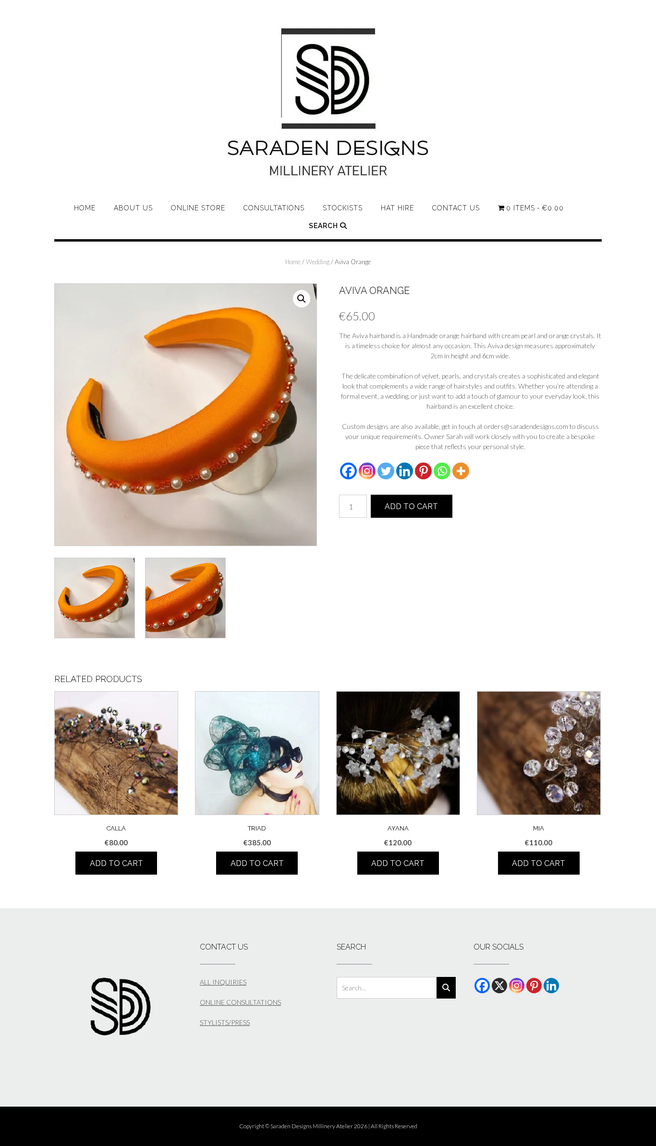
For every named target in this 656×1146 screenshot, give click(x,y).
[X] (499, 985)
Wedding (317, 262)
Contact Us (456, 208)
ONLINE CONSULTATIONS (240, 1002)
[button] (301, 298)
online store (198, 208)
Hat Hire (397, 208)
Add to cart (411, 506)
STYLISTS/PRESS (225, 1022)
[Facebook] (348, 471)
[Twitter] (385, 471)
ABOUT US (133, 208)
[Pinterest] (423, 471)
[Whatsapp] (442, 471)
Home (85, 208)
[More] (460, 471)
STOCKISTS (343, 208)
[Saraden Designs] (328, 102)
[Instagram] (367, 471)
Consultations (273, 208)
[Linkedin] (404, 471)
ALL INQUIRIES (223, 982)
